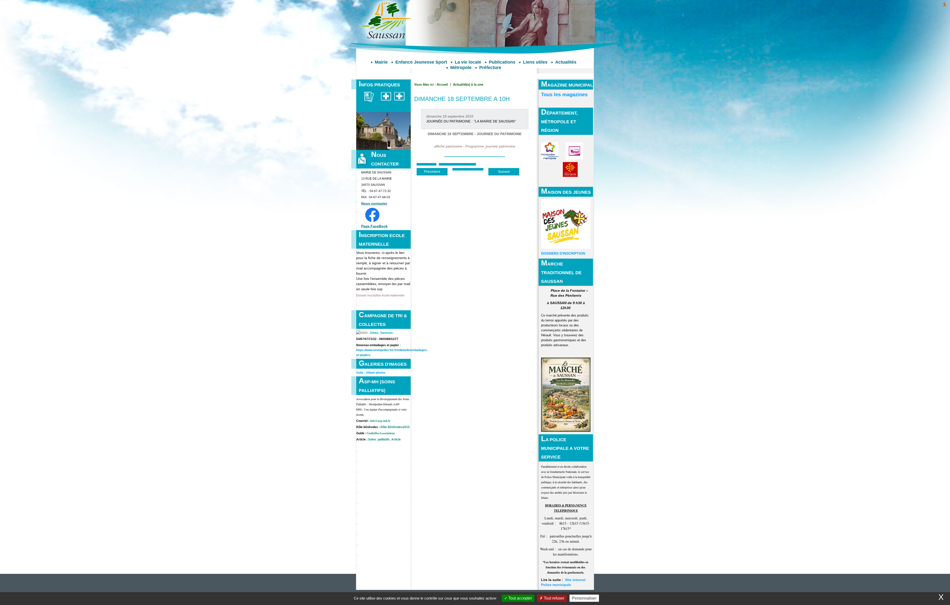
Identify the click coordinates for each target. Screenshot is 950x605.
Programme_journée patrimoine (490, 146)
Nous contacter (374, 203)
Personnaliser (584, 598)
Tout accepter (519, 598)
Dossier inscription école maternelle (380, 295)
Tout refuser (553, 598)
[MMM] (362, 332)
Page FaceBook (374, 226)
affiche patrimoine (448, 146)
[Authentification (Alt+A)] (944, 3)
